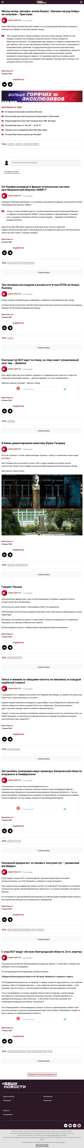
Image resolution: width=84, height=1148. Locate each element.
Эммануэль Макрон (26, 263)
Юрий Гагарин (21, 565)
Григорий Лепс (13, 749)
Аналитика (48, 1100)
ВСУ (9, 263)
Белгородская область (16, 1051)
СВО (14, 263)
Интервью (7, 1100)
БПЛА (10, 338)
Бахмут (11, 144)
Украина (11, 421)
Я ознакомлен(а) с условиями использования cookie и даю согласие (43, 1142)
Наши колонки (8, 1096)
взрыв (10, 841)
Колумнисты (8, 1114)
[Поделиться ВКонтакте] (4, 84)
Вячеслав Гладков (39, 1051)
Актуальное (48, 1096)
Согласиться (42, 1145)
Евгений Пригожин (31, 144)
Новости (6, 1110)
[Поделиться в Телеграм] (10, 84)
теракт (17, 841)
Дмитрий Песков (14, 658)
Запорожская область (21, 930)
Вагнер (18, 144)
